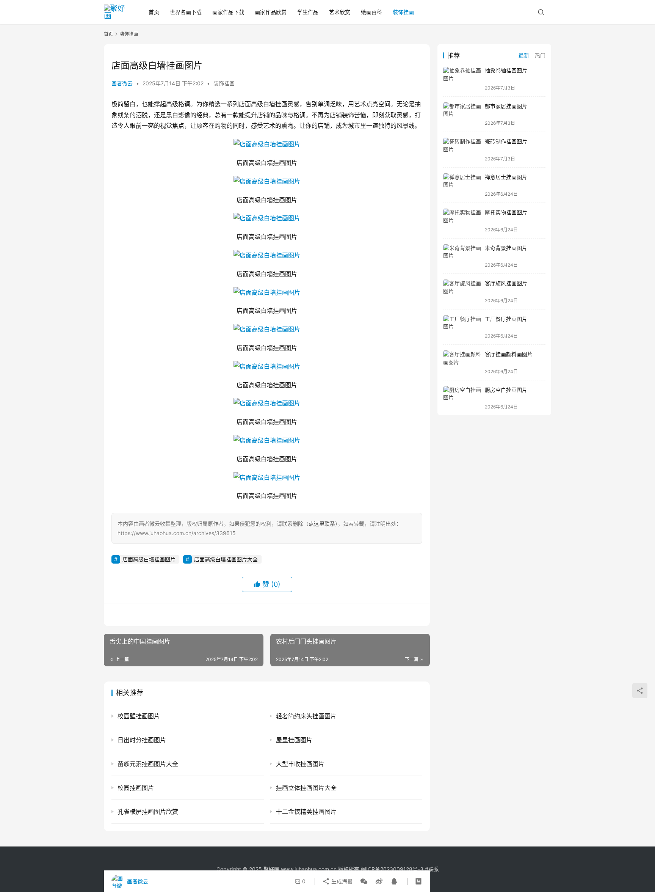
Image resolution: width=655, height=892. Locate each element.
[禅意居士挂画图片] (462, 185)
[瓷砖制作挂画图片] (462, 150)
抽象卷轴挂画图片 (506, 70)
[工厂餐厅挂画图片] (462, 327)
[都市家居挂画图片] (462, 114)
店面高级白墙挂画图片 (149, 559)
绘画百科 (371, 12)
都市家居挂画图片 (506, 106)
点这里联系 (322, 523)
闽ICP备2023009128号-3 (392, 869)
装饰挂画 (403, 12)
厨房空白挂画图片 (506, 389)
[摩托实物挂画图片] (462, 220)
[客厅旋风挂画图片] (462, 291)
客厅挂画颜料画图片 (509, 354)
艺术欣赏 (339, 12)
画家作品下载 (228, 12)
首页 (154, 12)
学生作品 (307, 12)
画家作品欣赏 (271, 12)
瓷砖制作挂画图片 (506, 141)
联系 (433, 869)
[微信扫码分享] (364, 881)
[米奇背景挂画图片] (462, 256)
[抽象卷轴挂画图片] (462, 79)
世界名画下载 (186, 12)
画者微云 (122, 83)
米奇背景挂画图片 (506, 248)
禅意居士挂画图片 (506, 177)
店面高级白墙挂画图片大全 (226, 559)
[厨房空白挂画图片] (462, 398)
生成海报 (341, 881)
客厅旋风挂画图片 (506, 283)
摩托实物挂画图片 (506, 212)
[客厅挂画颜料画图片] (462, 362)
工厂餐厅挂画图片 (506, 319)
